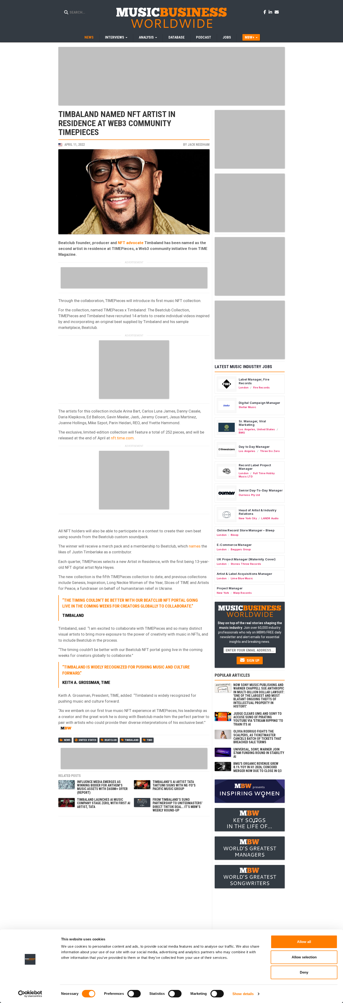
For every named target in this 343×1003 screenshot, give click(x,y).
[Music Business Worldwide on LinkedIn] (271, 12)
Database (176, 37)
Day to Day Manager (254, 446)
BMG (242, 432)
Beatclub (111, 740)
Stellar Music (247, 407)
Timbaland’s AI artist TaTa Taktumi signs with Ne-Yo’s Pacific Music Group (174, 785)
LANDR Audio (270, 518)
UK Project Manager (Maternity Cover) (246, 559)
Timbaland (132, 740)
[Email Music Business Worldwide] (277, 12)
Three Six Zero (270, 451)
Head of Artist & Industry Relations (257, 512)
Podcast (203, 37)
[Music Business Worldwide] (171, 17)
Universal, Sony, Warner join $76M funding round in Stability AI (258, 752)
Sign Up (252, 660)
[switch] (134, 993)
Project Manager (229, 588)
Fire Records (261, 387)
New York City (248, 518)
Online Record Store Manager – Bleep (245, 530)
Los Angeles (247, 429)
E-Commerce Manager (234, 545)
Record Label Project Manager (255, 467)
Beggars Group (241, 549)
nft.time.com (122, 438)
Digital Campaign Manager (259, 403)
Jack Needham (199, 144)
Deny (304, 972)
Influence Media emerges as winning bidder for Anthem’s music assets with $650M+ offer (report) (102, 787)
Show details (243, 994)
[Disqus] (134, 877)
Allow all (304, 942)
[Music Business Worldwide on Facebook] (265, 12)
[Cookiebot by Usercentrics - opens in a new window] (30, 993)
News (89, 37)
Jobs (227, 37)
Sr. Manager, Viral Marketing (252, 423)
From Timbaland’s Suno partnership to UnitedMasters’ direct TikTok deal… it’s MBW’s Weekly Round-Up (178, 805)
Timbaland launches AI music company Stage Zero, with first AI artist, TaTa (103, 803)
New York (223, 592)
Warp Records (242, 592)
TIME (149, 740)
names (194, 546)
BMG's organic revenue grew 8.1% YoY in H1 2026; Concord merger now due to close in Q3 (257, 767)
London (243, 387)
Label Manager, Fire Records (254, 381)
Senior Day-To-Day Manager (261, 490)
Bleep (234, 535)
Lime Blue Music (242, 578)
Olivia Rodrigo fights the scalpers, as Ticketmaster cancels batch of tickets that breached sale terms (257, 736)
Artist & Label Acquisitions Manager (244, 574)
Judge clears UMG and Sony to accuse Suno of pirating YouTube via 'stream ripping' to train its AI (258, 719)
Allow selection (304, 957)
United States (87, 740)
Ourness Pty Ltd (249, 495)
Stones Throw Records (246, 564)
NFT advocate (131, 242)
